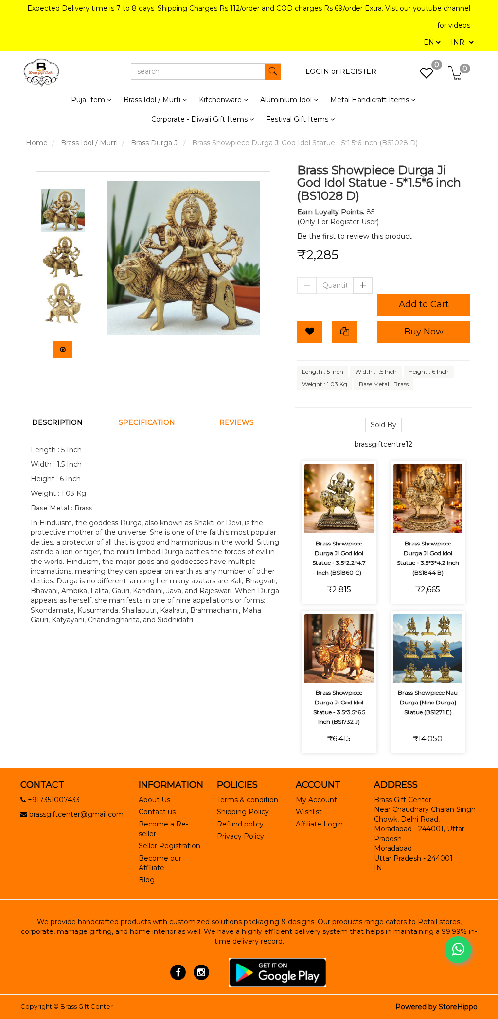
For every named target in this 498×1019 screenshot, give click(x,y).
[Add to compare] (362, 492)
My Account (316, 799)
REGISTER (358, 71)
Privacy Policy (240, 836)
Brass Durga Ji (155, 143)
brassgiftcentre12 (383, 444)
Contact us (157, 812)
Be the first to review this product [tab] (354, 236)
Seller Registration (169, 846)
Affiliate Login (319, 824)
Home (37, 143)
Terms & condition (247, 799)
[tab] (63, 422)
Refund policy (240, 824)
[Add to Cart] (316, 492)
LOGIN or (321, 71)
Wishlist (309, 812)
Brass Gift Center (86, 1006)
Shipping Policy (243, 812)
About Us (154, 799)
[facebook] (178, 971)
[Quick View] (339, 519)
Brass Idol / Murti (89, 143)
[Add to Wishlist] (309, 332)
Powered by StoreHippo (436, 1006)
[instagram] (201, 971)
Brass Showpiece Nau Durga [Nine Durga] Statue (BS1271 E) (428, 702)
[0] (421, 75)
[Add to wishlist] (339, 492)
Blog (147, 880)
